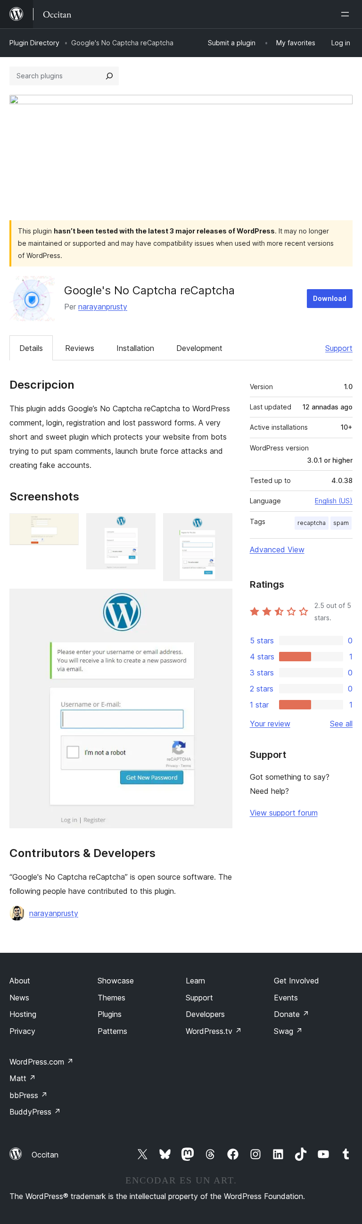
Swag (288, 1031)
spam (341, 522)
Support (339, 348)
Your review (270, 723)
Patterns (112, 1031)
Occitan (45, 1154)
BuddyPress (35, 1111)
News (19, 997)
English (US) (334, 501)
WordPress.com (41, 1061)
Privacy (22, 1031)
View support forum (284, 812)
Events (286, 997)
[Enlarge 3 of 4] (219, 526)
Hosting (22, 1014)
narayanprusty (102, 306)
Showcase (116, 980)
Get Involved (296, 980)
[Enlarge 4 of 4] (219, 601)
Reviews (79, 348)
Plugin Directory (34, 43)
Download (329, 298)
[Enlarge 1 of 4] (66, 526)
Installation (135, 348)
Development (199, 348)
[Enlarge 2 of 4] (143, 526)
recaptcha (311, 522)
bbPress (28, 1095)
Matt (22, 1078)
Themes (111, 997)
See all (341, 723)
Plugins (110, 1014)
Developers (205, 1014)
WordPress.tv (214, 1031)
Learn (195, 980)
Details (31, 348)
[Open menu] (347, 14)
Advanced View (277, 549)
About (19, 980)
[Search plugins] (109, 76)
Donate (291, 1014)
